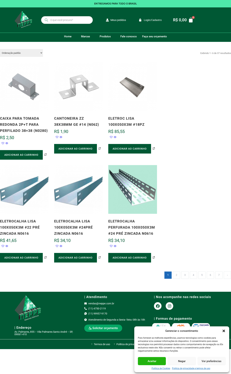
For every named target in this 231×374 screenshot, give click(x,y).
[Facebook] (158, 306)
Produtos (105, 36)
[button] (224, 331)
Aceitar (152, 361)
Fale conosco (128, 36)
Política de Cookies (161, 368)
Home (67, 36)
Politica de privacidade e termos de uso (191, 368)
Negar (182, 361)
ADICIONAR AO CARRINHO (21, 154)
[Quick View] (6, 143)
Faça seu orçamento (154, 36)
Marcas (85, 36)
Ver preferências (211, 361)
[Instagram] (169, 306)
